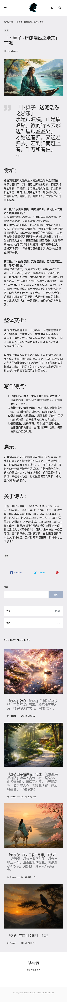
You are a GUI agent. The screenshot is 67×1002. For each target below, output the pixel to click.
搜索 (6, 587)
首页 (6, 22)
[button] (5, 7)
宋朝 (6, 556)
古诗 (11, 22)
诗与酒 (33, 963)
